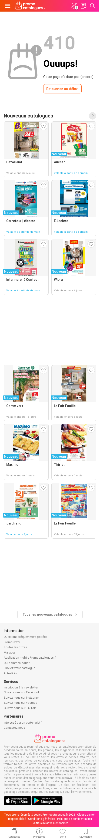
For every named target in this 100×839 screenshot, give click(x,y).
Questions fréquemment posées (25, 637)
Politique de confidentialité (73, 818)
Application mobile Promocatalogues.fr (30, 657)
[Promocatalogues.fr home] (30, 5)
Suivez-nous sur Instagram (22, 697)
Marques (10, 652)
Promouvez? (12, 642)
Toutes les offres (15, 647)
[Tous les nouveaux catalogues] (92, 116)
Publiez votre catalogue (19, 668)
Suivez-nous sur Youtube (20, 702)
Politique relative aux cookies (50, 823)
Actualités (10, 673)
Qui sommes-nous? (17, 663)
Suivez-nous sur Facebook (22, 692)
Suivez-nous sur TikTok (20, 708)
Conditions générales (41, 818)
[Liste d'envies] (83, 5)
